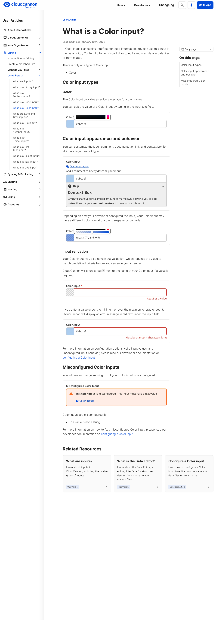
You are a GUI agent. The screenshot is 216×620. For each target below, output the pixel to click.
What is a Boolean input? (21, 94)
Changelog (166, 5)
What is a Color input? (26, 107)
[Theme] (191, 5)
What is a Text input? (25, 161)
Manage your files (18, 69)
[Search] (182, 5)
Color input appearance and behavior (195, 72)
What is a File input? (25, 122)
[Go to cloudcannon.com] (20, 5)
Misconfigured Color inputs (193, 82)
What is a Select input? (26, 155)
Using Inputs (15, 75)
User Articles (70, 19)
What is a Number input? (21, 130)
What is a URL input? (25, 167)
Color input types (191, 64)
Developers (142, 5)
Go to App (205, 4)
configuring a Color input (79, 357)
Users (121, 5)
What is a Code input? (26, 102)
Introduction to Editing (20, 58)
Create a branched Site (21, 64)
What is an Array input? (26, 87)
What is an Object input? (21, 139)
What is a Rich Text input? (21, 148)
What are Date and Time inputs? (24, 115)
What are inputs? (23, 81)
